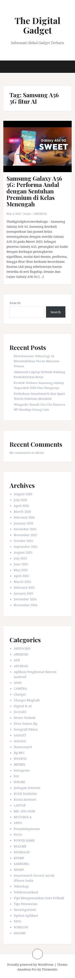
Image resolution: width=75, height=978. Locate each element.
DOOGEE (20, 712)
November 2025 (25, 535)
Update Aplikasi (26, 915)
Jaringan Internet (27, 788)
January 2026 (23, 523)
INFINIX (19, 764)
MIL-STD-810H (24, 811)
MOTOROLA (23, 817)
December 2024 (25, 599)
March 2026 (22, 511)
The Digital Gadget (37, 25)
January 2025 (23, 593)
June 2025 (21, 564)
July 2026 (20, 500)
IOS (16, 776)
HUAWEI (20, 758)
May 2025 (21, 570)
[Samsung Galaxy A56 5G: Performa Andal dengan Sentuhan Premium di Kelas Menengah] (39, 151)
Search (15, 303)
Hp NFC (19, 753)
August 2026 (23, 494)
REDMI (19, 858)
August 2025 (23, 552)
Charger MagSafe (27, 700)
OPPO (18, 823)
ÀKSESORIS (22, 648)
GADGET (20, 735)
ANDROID (40, 214)
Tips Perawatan (26, 904)
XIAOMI (19, 933)
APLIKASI (21, 666)
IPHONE (19, 782)
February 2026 (24, 517)
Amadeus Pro (27, 969)
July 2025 (20, 558)
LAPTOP (20, 805)
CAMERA (20, 688)
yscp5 (27, 214)
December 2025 (25, 529)
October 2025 (23, 541)
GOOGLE (20, 741)
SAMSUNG (21, 864)
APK (17, 660)
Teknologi (21, 886)
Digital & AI (23, 706)
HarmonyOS (23, 747)
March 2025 (22, 581)
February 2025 (24, 587)
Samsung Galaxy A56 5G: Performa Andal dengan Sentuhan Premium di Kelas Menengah (34, 191)
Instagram (22, 770)
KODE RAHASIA (25, 793)
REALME (20, 846)
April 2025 (21, 576)
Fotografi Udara (26, 729)
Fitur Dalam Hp (25, 723)
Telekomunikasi (26, 892)
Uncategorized (25, 909)
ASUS (18, 682)
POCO (18, 834)
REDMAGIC (22, 852)
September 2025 (26, 546)
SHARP (19, 869)
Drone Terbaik (24, 718)
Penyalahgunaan (27, 829)
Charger (20, 694)
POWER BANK (24, 840)
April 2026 (21, 506)
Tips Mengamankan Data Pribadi (39, 898)
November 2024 (25, 605)
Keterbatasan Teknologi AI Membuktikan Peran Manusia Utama (36, 361)
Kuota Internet (25, 799)
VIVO (17, 921)
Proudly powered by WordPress (30, 965)
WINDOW (21, 927)
